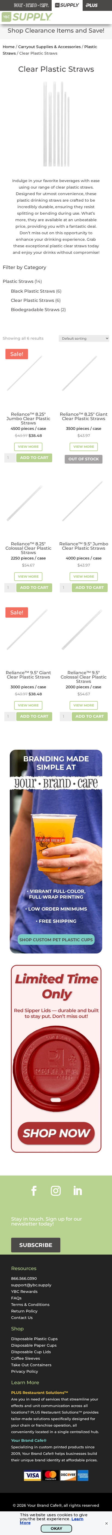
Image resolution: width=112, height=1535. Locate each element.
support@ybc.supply (31, 1285)
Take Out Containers (31, 1364)
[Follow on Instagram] (56, 1191)
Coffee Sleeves (25, 1358)
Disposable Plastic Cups (34, 1338)
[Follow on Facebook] (34, 1191)
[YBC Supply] (67, 5)
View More (28, 447)
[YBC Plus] (92, 5)
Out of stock (84, 459)
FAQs (16, 1298)
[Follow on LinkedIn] (77, 1191)
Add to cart (34, 457)
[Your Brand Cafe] (31, 5)
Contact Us (22, 1317)
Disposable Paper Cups (34, 1345)
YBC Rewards (24, 1291)
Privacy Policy (24, 1371)
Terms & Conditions (30, 1304)
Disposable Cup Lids (31, 1351)
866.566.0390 (24, 1278)
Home (9, 46)
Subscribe (35, 1245)
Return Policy (24, 1311)
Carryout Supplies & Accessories (49, 46)
